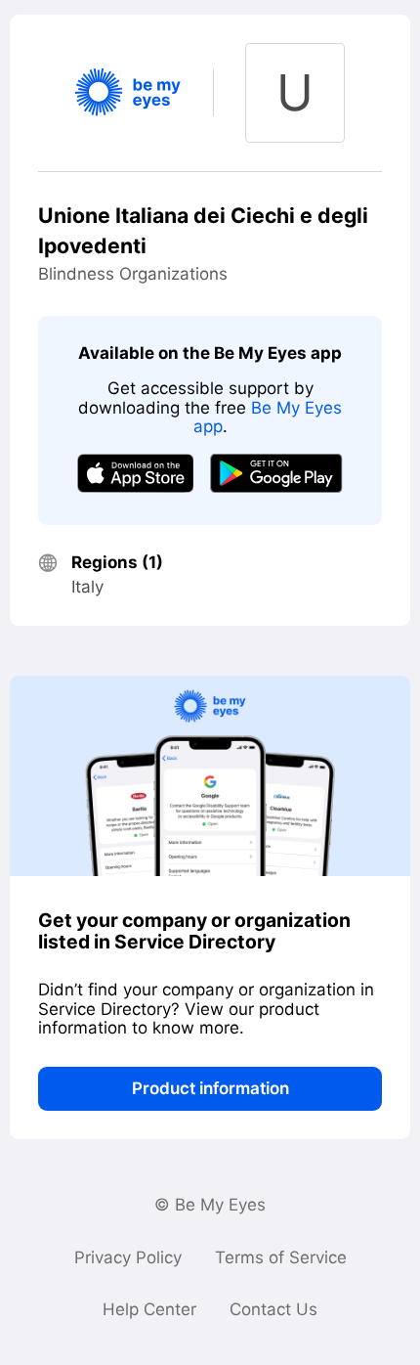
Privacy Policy (128, 1257)
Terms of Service (281, 1257)
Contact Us (273, 1309)
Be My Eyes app (268, 417)
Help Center (149, 1309)
